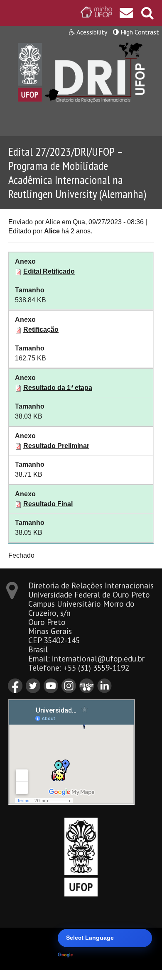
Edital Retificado (49, 271)
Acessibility (91, 32)
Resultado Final (48, 503)
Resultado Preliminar (56, 445)
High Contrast (139, 32)
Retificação (41, 329)
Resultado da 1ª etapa (57, 387)
